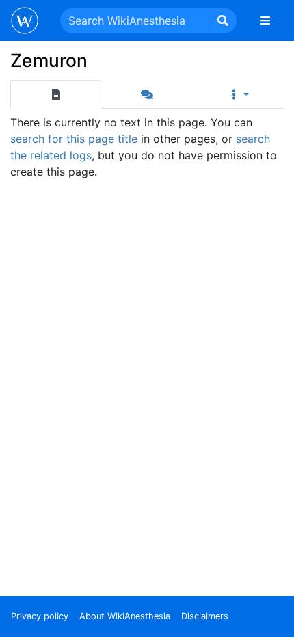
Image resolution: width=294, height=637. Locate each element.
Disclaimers (204, 616)
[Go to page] (223, 20)
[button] (238, 94)
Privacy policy (39, 616)
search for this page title (73, 139)
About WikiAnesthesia (124, 616)
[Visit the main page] (24, 22)
